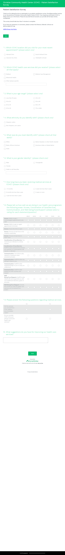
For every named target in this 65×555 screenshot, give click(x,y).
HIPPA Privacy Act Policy (10, 29)
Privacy (29, 372)
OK (6, 36)
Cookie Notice (35, 372)
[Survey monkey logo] (32, 361)
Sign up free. (40, 363)
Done (32, 353)
